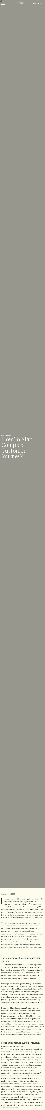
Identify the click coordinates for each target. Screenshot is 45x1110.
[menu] (3, 4)
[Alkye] (21, 3)
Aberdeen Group (24, 1008)
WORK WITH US (38, 3)
